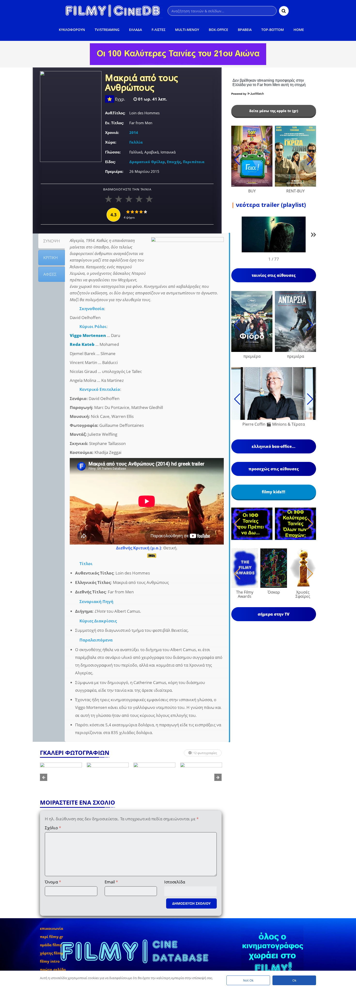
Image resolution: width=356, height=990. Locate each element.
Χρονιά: (112, 132)
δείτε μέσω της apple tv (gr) (273, 111)
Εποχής (174, 161)
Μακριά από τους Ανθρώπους (141, 83)
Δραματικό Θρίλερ (147, 161)
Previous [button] (43, 777)
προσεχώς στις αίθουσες (273, 469)
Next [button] (218, 777)
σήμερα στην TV (273, 614)
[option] (61, 777)
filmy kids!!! (273, 492)
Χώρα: (110, 142)
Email (111, 882)
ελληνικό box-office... (273, 446)
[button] (313, 235)
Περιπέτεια (193, 161)
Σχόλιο (53, 827)
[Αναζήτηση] (284, 11)
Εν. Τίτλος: (114, 122)
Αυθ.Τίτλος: (115, 112)
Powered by (239, 93)
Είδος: (110, 161)
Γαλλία (136, 142)
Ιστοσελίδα (174, 882)
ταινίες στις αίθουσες (274, 275)
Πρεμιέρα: (114, 171)
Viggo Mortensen (88, 335)
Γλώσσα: (113, 152)
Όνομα (53, 882)
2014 (133, 132)
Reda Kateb (82, 344)
